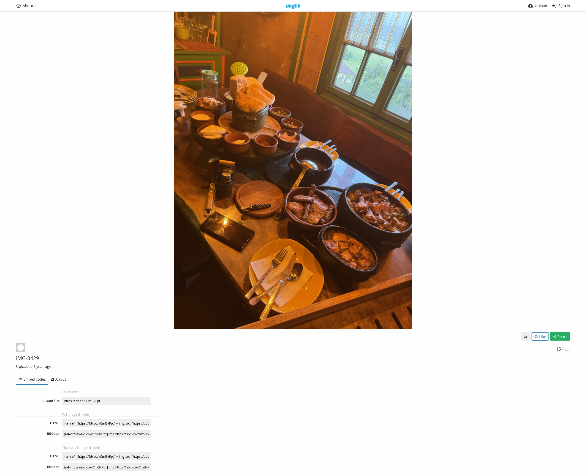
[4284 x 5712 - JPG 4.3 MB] (525, 336)
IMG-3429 (27, 358)
